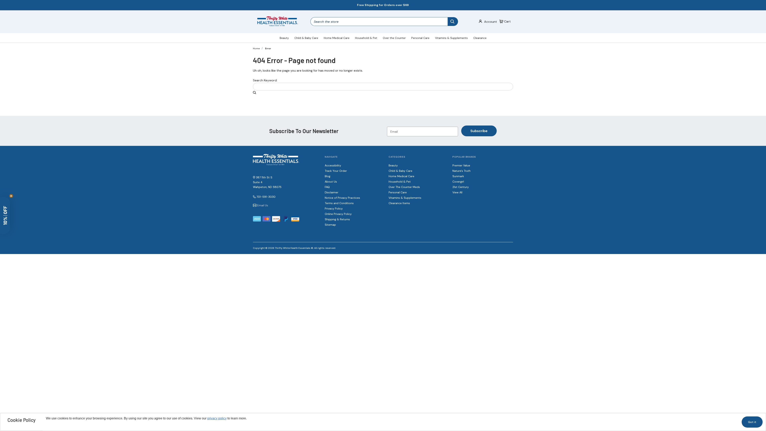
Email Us (262, 205)
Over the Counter (394, 38)
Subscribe (479, 131)
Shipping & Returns (337, 219)
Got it (752, 422)
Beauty (284, 38)
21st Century (460, 187)
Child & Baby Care (306, 38)
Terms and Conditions (339, 203)
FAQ (327, 187)
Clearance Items (399, 203)
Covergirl (458, 181)
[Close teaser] (11, 196)
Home (256, 48)
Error (268, 48)
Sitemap (330, 224)
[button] (5, 215)
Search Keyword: (265, 80)
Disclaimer (331, 192)
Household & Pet (366, 38)
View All (457, 192)
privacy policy (217, 418)
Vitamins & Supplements (451, 38)
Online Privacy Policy (338, 214)
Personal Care (420, 38)
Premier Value (461, 165)
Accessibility (333, 165)
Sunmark (458, 176)
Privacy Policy (334, 208)
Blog (327, 176)
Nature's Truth (461, 171)
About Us (331, 181)
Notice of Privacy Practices (342, 198)
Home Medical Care (336, 38)
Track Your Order (336, 171)
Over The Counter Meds (404, 187)
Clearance (480, 38)
